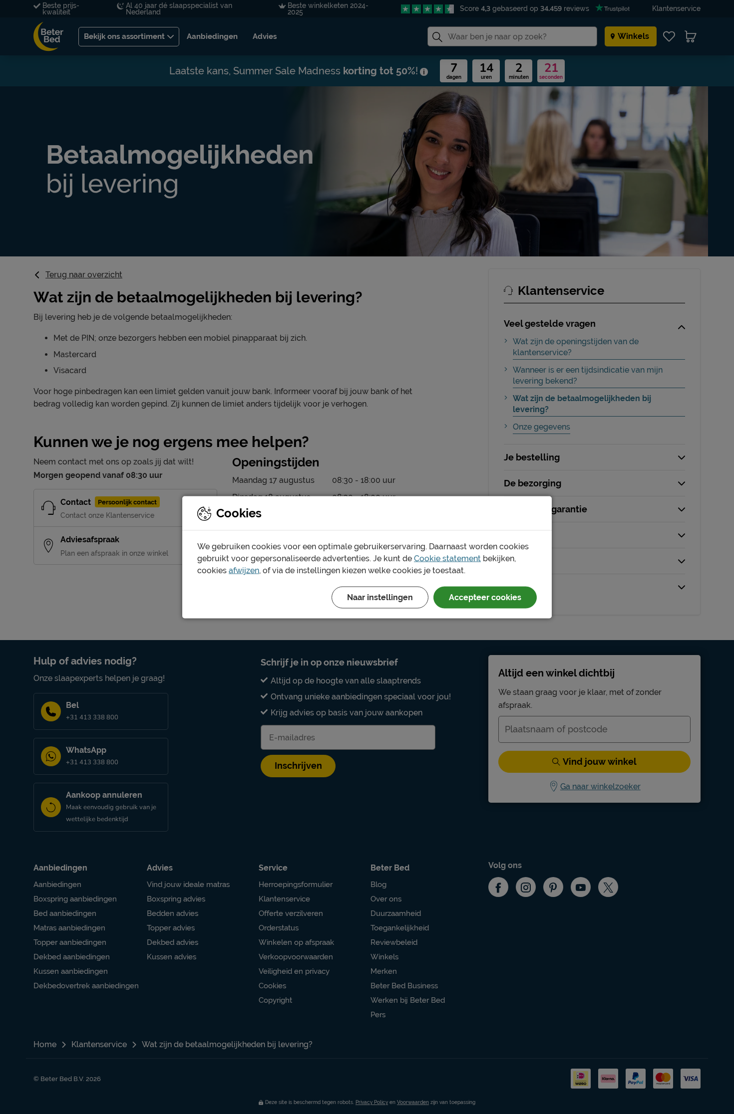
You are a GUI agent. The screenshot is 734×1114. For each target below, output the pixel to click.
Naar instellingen (380, 597)
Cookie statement (447, 558)
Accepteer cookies (485, 597)
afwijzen (244, 570)
